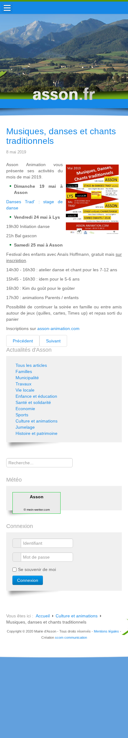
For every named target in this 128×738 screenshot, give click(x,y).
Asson (36, 496)
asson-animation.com (58, 328)
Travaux (23, 383)
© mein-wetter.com (37, 509)
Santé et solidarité (33, 402)
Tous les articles (31, 365)
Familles (24, 371)
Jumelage (25, 427)
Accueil (43, 615)
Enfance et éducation (36, 396)
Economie (25, 408)
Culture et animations (36, 420)
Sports (22, 414)
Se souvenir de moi (37, 569)
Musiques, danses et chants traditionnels (61, 136)
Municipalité (27, 377)
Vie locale (25, 390)
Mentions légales (106, 631)
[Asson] (64, 97)
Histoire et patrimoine (36, 433)
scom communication (71, 637)
